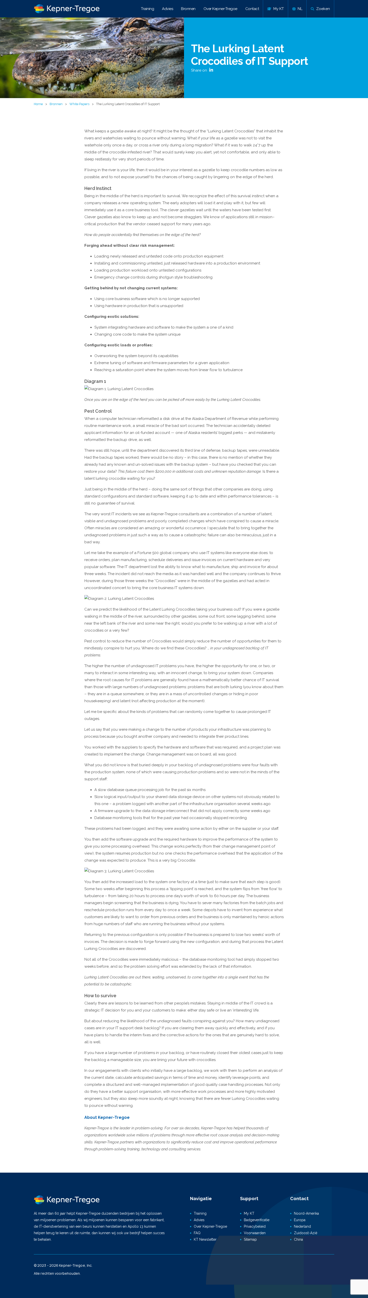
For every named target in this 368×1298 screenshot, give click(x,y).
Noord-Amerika (306, 1213)
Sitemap (250, 1239)
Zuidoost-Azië (305, 1233)
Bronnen (188, 9)
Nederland (302, 1226)
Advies (167, 9)
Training (147, 9)
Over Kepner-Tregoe (220, 9)
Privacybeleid (255, 1226)
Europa (299, 1220)
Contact (252, 9)
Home (38, 104)
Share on (199, 70)
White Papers (79, 104)
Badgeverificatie (256, 1220)
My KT (249, 1213)
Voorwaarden (255, 1233)
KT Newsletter (205, 1239)
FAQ (197, 1233)
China (298, 1239)
